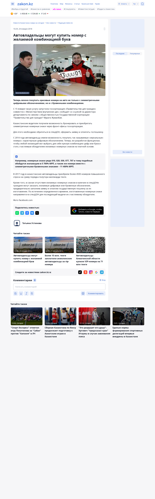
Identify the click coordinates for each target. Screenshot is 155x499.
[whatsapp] (17, 213)
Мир (61, 4)
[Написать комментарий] (59, 286)
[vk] (32, 213)
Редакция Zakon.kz (65, 23)
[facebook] (27, 213)
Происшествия (87, 4)
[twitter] (37, 213)
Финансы (68, 4)
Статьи (77, 4)
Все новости (51, 23)
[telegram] (22, 213)
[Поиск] (142, 4)
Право (97, 4)
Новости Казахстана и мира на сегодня (28, 23)
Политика (54, 4)
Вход (103, 280)
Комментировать (96, 293)
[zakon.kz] (25, 3)
